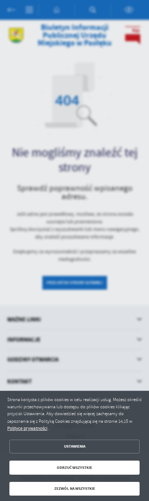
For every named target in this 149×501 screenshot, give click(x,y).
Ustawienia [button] (74, 446)
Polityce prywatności (27, 428)
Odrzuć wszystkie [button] (74, 467)
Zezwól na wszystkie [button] (74, 488)
